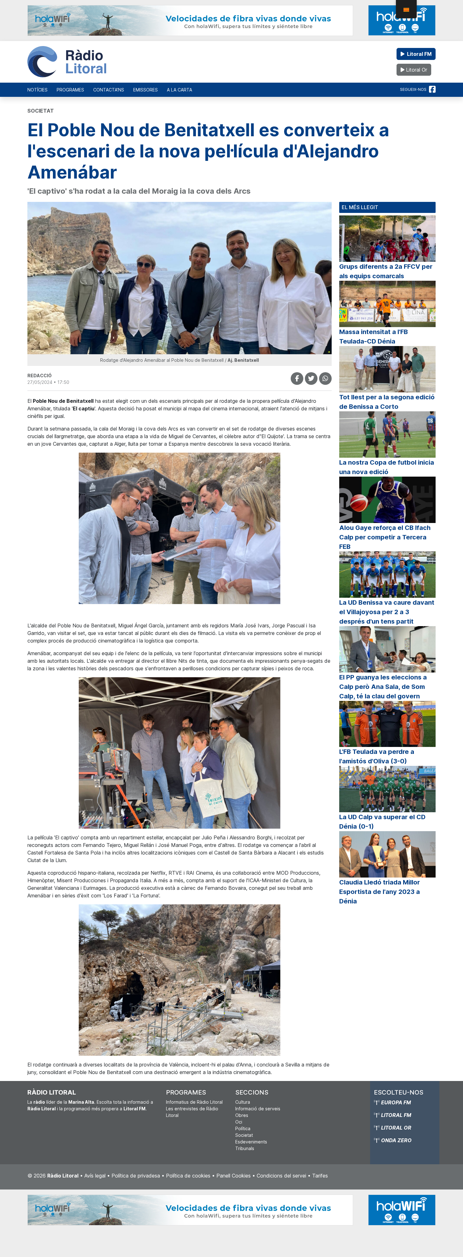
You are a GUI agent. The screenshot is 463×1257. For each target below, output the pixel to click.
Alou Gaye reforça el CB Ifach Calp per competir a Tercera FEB (385, 537)
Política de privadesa (135, 1175)
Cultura (242, 1102)
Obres (241, 1115)
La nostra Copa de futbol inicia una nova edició (386, 467)
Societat (244, 1135)
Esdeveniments (251, 1141)
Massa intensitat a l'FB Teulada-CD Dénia (373, 336)
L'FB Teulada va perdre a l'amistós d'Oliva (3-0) (376, 756)
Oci (238, 1122)
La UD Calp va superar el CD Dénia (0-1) (382, 821)
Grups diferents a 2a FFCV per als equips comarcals (385, 271)
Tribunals (244, 1148)
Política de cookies (188, 1175)
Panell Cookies (233, 1175)
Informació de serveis (257, 1108)
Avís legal (95, 1175)
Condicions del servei (281, 1175)
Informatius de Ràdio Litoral (194, 1102)
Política (242, 1128)
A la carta (179, 89)
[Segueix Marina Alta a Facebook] (432, 89)
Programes (70, 89)
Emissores (145, 89)
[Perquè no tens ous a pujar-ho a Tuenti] (311, 378)
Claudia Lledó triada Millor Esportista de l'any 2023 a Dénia (379, 891)
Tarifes (320, 1175)
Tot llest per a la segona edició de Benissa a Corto (387, 401)
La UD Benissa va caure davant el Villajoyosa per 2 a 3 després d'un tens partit (386, 612)
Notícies (37, 89)
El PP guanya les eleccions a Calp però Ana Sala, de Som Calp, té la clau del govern (383, 686)
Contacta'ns (108, 89)
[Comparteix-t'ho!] (297, 378)
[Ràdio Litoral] (66, 62)
